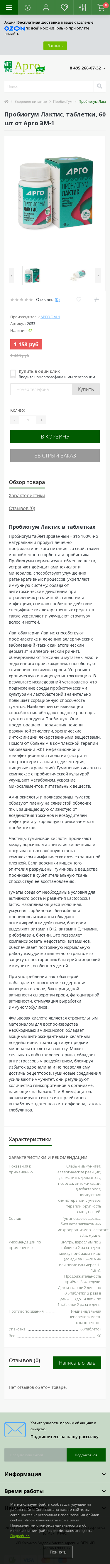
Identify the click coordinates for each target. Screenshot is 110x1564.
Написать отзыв (77, 1363)
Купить (86, 389)
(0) (57, 299)
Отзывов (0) (22, 508)
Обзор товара (27, 482)
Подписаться (86, 1454)
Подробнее (20, 1535)
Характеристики (27, 495)
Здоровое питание (31, 101)
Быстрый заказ (55, 455)
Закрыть (55, 45)
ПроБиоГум (62, 101)
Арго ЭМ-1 (50, 316)
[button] (46, 7)
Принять (58, 1552)
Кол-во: (17, 410)
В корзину (55, 436)
